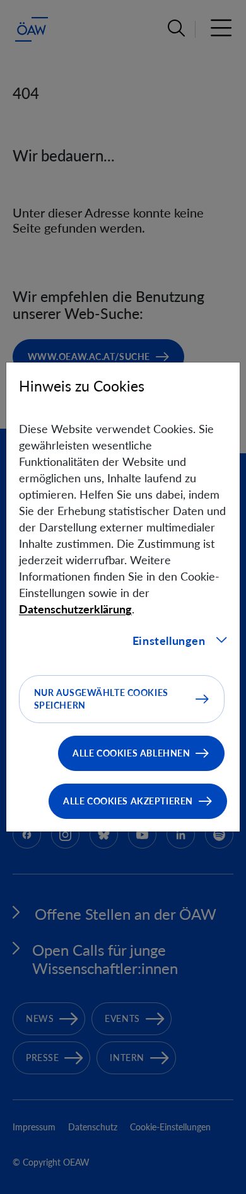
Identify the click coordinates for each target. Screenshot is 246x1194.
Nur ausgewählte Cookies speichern (101, 698)
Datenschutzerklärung (75, 609)
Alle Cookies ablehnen (131, 753)
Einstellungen (169, 640)
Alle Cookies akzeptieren (128, 801)
